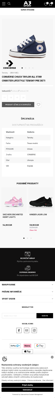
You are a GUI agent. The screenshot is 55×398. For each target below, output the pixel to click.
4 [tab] (32, 67)
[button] (39, 104)
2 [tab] (25, 67)
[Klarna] (27, 345)
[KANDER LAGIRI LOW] (41, 200)
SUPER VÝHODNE (27, 9)
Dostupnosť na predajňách (27, 125)
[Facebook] (18, 330)
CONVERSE (31, 154)
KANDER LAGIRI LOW (38, 214)
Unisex (29, 148)
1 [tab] (22, 67)
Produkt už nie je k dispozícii (18, 104)
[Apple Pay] (27, 351)
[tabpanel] (27, 44)
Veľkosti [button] (15, 91)
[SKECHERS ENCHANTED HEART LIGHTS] (14, 200)
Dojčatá (30, 165)
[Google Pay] (39, 345)
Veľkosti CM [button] (24, 91)
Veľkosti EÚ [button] (6, 91)
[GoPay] (15, 345)
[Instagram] (34, 330)
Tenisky (5, 72)
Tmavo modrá (32, 143)
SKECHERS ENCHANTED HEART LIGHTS (13, 215)
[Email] (26, 330)
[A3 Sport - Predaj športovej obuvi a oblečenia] (27, 4)
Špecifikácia (27, 118)
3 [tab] (29, 67)
